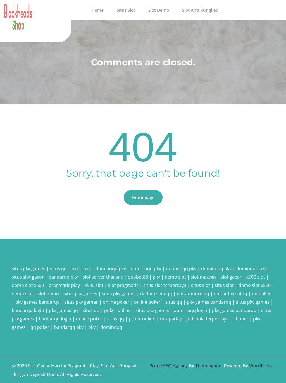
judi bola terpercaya (208, 319)
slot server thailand (103, 277)
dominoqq (111, 327)
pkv (75, 268)
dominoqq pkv (111, 268)
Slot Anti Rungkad (200, 10)
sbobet (240, 319)
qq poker (261, 294)
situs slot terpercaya (164, 285)
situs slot (200, 285)
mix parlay (171, 319)
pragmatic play (64, 285)
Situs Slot (126, 10)
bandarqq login (28, 310)
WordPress (261, 366)
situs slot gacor (28, 277)
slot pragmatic (123, 285)
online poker (116, 302)
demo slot (175, 277)
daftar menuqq (156, 294)
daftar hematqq (230, 294)
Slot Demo (158, 10)
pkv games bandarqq (37, 302)
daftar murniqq (193, 294)
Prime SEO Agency (168, 366)
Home (98, 10)
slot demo (48, 294)
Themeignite (208, 366)
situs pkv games (28, 268)
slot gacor (231, 277)
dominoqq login (190, 310)
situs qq (58, 268)
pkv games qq (63, 310)
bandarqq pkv (63, 277)
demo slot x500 (28, 285)
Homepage (143, 197)
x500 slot (255, 277)
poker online (117, 310)
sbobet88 (138, 277)
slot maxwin (203, 277)
